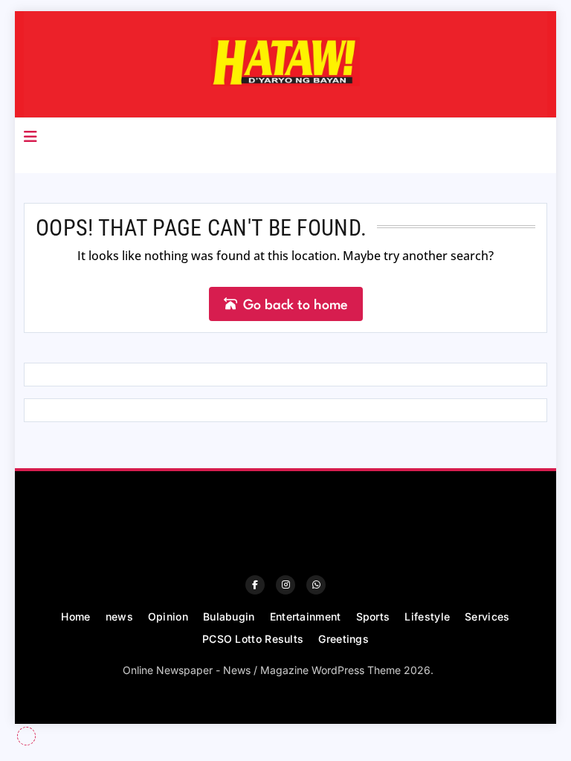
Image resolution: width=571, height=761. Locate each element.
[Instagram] (285, 585)
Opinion (168, 616)
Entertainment (305, 616)
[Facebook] (255, 585)
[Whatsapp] (316, 585)
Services (487, 616)
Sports (373, 616)
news (119, 616)
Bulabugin (229, 616)
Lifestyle (427, 616)
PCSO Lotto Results (252, 638)
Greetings (343, 638)
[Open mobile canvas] (30, 136)
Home (75, 616)
